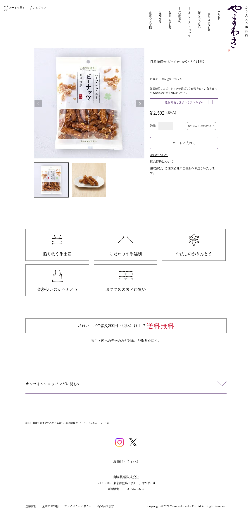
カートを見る (17, 7)
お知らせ (160, 17)
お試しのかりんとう (194, 253)
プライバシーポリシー (78, 506)
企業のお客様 (150, 20)
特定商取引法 (105, 506)
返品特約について (162, 161)
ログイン (41, 7)
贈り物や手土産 (57, 253)
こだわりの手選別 (125, 253)
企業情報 (31, 506)
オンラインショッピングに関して (53, 384)
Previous (38, 103)
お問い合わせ (170, 20)
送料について (159, 155)
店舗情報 (179, 17)
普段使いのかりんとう (57, 289)
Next (140, 103)
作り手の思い (199, 20)
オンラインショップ (189, 24)
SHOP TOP (31, 423)
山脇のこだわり (209, 21)
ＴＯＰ (219, 15)
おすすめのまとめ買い (125, 289)
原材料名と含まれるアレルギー (184, 102)
